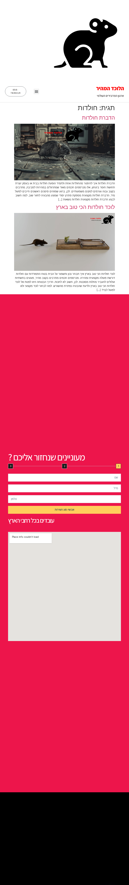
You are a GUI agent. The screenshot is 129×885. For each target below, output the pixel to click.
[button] (36, 91)
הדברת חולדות (98, 117)
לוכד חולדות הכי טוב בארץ (85, 207)
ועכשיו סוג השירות (64, 509)
